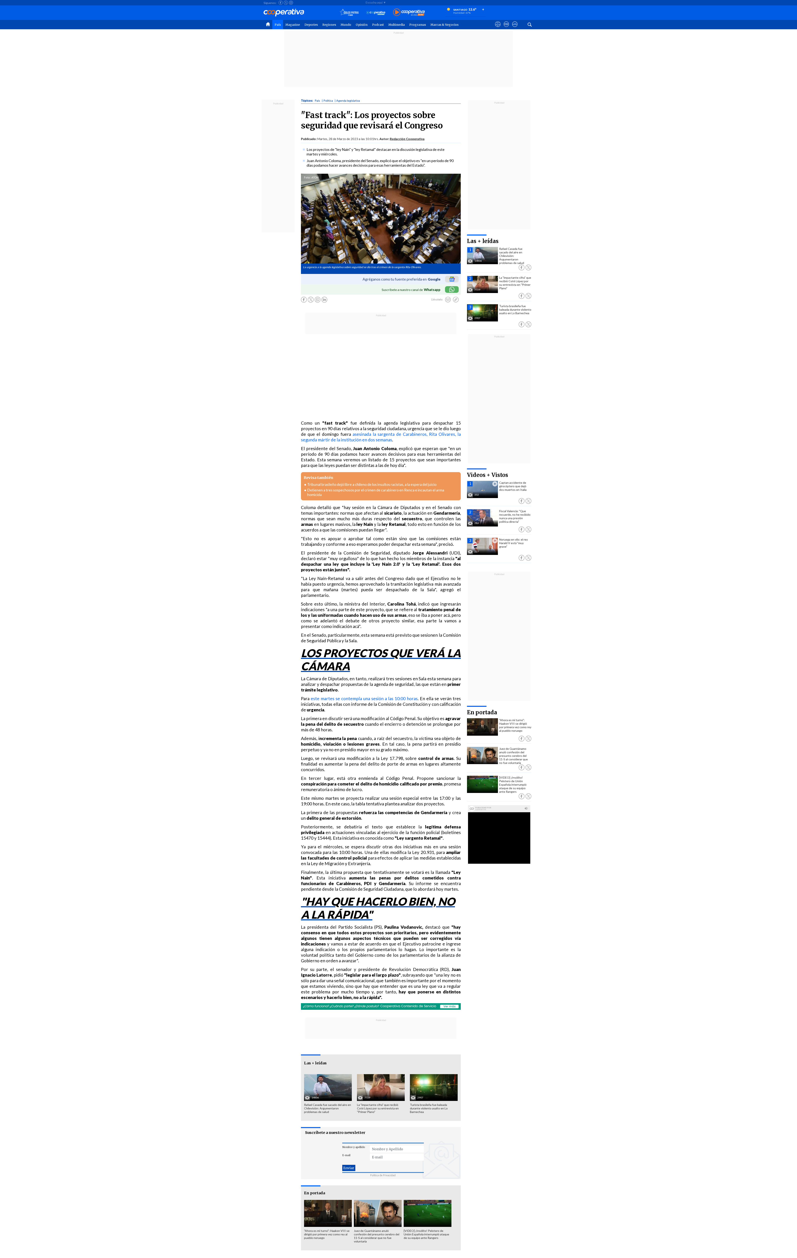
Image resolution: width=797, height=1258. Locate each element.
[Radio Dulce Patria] (349, 12)
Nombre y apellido (353, 1147)
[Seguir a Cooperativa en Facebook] (281, 2)
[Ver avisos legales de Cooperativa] (498, 28)
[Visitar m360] (506, 28)
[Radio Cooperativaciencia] (376, 12)
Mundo (346, 25)
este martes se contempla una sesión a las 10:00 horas (364, 698)
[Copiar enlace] (456, 300)
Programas (417, 25)
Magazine (292, 25)
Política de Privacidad (383, 1175)
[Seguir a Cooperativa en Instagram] (291, 2)
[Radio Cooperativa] (409, 13)
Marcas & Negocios (444, 25)
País (278, 25)
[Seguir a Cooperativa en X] (286, 2)
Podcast (378, 25)
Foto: (307, 177)
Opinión (362, 25)
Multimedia (396, 25)
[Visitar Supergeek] (515, 28)
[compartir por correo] (448, 300)
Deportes (311, 25)
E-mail (346, 1155)
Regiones (329, 25)
